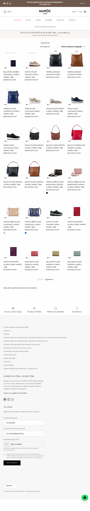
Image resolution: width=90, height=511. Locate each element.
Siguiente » (49, 279)
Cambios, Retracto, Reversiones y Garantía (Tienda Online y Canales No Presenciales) (35, 337)
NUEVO (28, 20)
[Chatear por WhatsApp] (85, 497)
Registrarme (12, 463)
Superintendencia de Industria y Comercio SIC (21, 368)
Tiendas (6, 334)
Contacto (7, 362)
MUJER (38, 20)
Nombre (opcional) (10, 418)
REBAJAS (17, 20)
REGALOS (60, 20)
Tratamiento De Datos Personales (16, 351)
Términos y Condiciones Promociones (17, 348)
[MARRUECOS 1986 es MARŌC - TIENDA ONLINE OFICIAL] (45, 11)
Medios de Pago (9, 358)
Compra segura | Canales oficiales (16, 327)
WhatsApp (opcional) (11, 439)
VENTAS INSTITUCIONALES (45, 27)
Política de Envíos (10, 355)
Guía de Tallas (9, 365)
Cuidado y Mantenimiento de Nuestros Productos (22, 344)
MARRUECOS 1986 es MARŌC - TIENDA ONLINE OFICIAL (24, 491)
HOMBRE (48, 20)
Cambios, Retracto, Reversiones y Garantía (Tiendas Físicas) (26, 341)
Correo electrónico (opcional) (14, 428)
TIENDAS (72, 20)
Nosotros (7, 330)
